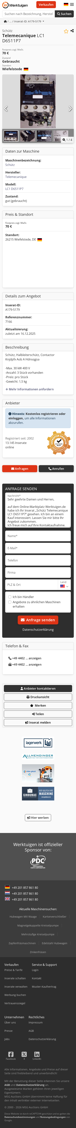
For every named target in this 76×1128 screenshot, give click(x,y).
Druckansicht (39, 697)
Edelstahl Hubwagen (54, 943)
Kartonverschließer (54, 916)
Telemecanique (16, 177)
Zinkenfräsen (38, 952)
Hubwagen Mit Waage (23, 916)
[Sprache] (66, 4)
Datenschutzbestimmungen (19, 1117)
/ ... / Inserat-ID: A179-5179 (24, 21)
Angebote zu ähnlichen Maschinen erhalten (37, 604)
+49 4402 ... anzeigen (26, 658)
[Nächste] (70, 108)
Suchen (65, 14)
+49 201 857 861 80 (25, 888)
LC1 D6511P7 (14, 189)
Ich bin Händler (23, 597)
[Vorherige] (6, 108)
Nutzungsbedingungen (53, 1117)
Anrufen (58, 469)
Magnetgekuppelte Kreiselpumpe (38, 925)
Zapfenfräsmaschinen (22, 943)
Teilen (39, 714)
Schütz (10, 165)
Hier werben (39, 818)
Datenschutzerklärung (38, 630)
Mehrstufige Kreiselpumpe (37, 934)
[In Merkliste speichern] (66, 31)
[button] (72, 4)
